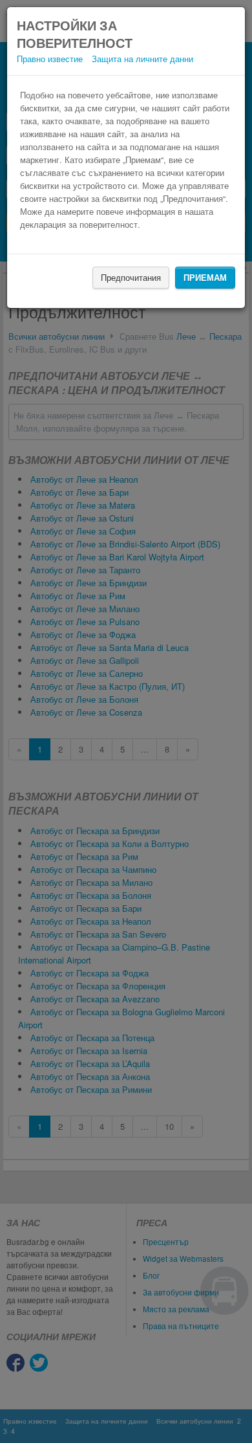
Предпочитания (131, 277)
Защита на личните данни (142, 58)
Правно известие (50, 58)
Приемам (205, 277)
